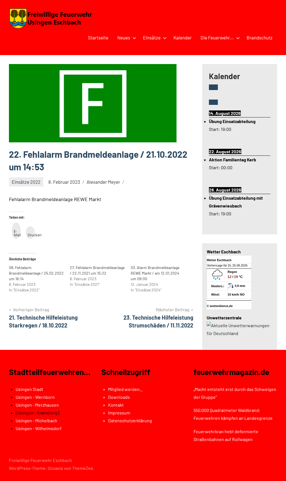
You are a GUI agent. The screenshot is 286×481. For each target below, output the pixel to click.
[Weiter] (213, 102)
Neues (123, 37)
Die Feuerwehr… (217, 37)
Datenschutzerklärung (130, 420)
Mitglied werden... (125, 389)
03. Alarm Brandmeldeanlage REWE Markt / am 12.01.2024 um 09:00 (155, 273)
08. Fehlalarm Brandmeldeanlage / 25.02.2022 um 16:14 (36, 273)
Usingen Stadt (29, 389)
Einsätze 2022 (26, 182)
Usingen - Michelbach (36, 420)
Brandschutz (260, 37)
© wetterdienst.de (220, 306)
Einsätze (152, 37)
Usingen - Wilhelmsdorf (39, 428)
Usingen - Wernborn (35, 397)
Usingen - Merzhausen (37, 404)
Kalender (182, 37)
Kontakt (116, 404)
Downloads (119, 397)
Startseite (98, 37)
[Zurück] (213, 87)
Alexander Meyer (103, 182)
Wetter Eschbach (219, 260)
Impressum (119, 412)
